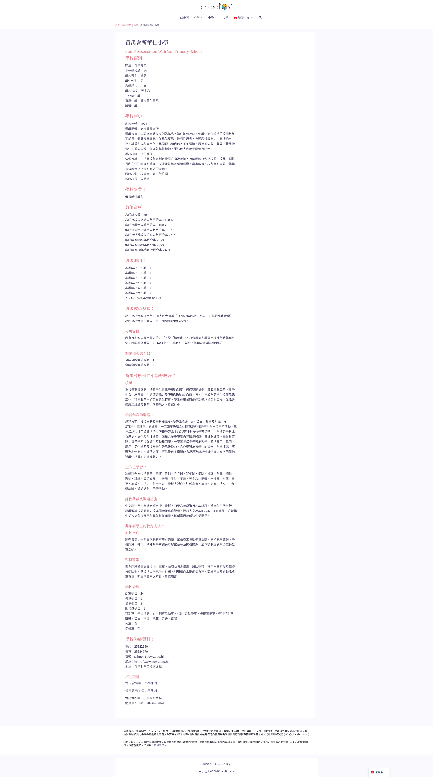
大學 (225, 17)
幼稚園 (184, 17)
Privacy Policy (222, 764)
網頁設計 (208, 761)
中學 (211, 17)
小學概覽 (297, 731)
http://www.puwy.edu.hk (151, 661)
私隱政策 (159, 745)
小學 (197, 17)
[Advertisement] (277, 179)
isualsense (223, 761)
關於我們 (207, 764)
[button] (201, 17)
